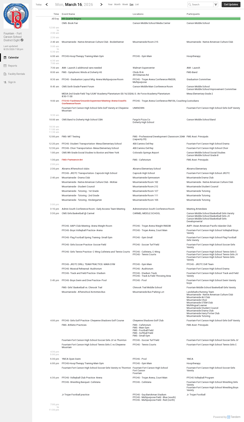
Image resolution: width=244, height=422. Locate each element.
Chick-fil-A (138, 72)
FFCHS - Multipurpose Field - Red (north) (154, 400)
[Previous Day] (46, 4)
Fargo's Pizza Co (141, 119)
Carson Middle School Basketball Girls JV (208, 216)
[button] (74, 4)
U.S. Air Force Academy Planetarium (151, 93)
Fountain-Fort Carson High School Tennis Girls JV (212, 254)
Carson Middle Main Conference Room (153, 86)
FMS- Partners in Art (72, 159)
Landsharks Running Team (200, 292)
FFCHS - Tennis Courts (144, 254)
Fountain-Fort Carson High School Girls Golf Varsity (213, 108)
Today (39, 4)
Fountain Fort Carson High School (150, 367)
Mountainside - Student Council (78, 186)
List (137, 4)
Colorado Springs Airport (146, 152)
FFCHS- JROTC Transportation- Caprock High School (89, 173)
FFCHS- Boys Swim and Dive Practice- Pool (84, 280)
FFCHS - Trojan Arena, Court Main (150, 230)
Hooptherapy (193, 56)
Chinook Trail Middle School (147, 287)
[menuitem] (110, 4)
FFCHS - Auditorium (143, 268)
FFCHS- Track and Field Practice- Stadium (83, 273)
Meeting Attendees (197, 209)
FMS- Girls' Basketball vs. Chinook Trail (82, 287)
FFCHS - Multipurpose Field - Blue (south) (154, 397)
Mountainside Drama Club (200, 177)
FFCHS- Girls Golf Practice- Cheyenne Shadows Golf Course (93, 320)
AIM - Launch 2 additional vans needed (82, 67)
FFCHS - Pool (140, 280)
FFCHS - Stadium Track (145, 273)
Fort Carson (139, 370)
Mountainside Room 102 (145, 182)
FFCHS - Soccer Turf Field (146, 244)
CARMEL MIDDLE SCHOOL (146, 213)
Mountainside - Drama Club (76, 177)
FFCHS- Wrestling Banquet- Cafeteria (81, 382)
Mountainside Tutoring (198, 191)
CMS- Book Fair (70, 23)
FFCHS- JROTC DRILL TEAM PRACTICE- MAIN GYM (88, 264)
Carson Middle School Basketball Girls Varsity (210, 213)
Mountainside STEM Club (200, 302)
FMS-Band (192, 72)
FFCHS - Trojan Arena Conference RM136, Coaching (159, 100)
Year (110, 4)
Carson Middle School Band (201, 119)
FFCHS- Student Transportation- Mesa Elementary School (92, 143)
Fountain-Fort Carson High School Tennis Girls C (212, 251)
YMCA (190, 359)
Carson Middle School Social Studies (206, 152)
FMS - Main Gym (141, 327)
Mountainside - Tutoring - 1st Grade (80, 191)
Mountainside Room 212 (145, 186)
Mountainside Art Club (198, 297)
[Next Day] (101, 4)
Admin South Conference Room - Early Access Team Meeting (93, 209)
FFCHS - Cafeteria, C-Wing (146, 251)
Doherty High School (143, 122)
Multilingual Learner (197, 305)
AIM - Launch (193, 67)
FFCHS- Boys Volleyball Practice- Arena (82, 230)
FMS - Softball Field (143, 333)
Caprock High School (144, 173)
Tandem (235, 417)
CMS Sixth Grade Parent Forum (78, 86)
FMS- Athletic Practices (74, 325)
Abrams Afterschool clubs (75, 168)
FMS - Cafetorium (142, 159)
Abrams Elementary (197, 168)
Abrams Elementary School (147, 168)
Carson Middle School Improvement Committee (211, 89)
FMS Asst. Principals (197, 136)
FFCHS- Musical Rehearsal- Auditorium (82, 268)
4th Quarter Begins (71, 18)
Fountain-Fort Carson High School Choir (207, 148)
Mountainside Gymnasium (146, 177)
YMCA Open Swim (71, 359)
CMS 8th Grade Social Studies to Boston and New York (90, 152)
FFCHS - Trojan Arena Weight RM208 (152, 225)
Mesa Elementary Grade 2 (200, 93)
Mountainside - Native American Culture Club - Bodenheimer (93, 42)
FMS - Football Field (143, 330)
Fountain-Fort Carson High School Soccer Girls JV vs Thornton (94, 340)
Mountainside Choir (197, 300)
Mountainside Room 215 (145, 42)
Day (131, 4)
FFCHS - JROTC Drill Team (200, 264)
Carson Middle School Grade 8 (202, 155)
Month (117, 4)
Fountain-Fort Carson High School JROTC (208, 173)
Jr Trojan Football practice (75, 394)
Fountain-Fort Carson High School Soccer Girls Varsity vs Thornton (96, 367)
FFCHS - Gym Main (142, 56)
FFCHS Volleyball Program (200, 377)
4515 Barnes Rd (141, 75)
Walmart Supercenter (144, 67)
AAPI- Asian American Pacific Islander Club (209, 225)
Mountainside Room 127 (145, 191)
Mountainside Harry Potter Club (203, 313)
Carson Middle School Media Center (151, 23)
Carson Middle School (198, 23)
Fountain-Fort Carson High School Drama (208, 143)
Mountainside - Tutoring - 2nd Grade (80, 195)
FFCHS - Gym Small (143, 237)
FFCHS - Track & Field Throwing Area (152, 275)
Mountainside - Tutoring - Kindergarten (82, 200)
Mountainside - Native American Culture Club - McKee (89, 182)
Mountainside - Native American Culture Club (210, 42)
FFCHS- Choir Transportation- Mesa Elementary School (90, 148)
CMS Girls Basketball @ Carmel (78, 213)
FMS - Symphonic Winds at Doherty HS (82, 72)
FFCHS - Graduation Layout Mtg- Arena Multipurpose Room (92, 79)
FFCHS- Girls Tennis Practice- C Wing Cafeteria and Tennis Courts (96, 251)
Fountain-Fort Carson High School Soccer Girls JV (212, 340)
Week (125, 4)
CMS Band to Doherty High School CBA (82, 119)
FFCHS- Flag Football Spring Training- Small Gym (87, 237)
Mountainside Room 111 (145, 195)
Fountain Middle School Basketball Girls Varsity (211, 287)
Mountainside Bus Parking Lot (148, 292)
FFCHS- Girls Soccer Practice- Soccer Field (84, 244)
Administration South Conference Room (154, 209)
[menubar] (123, 4)
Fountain (137, 373)
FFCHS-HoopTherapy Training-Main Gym (83, 56)
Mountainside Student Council (202, 186)
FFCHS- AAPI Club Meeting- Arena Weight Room (87, 225)
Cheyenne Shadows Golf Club (148, 320)
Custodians (193, 100)
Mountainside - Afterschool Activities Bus (83, 292)
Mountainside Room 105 (145, 200)
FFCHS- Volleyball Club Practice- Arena (82, 377)
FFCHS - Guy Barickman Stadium (149, 394)
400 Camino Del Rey (143, 143)
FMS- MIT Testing (71, 136)
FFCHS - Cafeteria (142, 382)
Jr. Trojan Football (196, 394)
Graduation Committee (199, 79)
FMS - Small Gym (141, 335)
